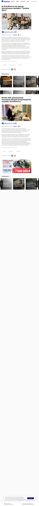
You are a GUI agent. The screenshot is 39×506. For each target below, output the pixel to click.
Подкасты (23, 1)
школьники (18, 151)
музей (4, 151)
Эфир (28, 1)
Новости (13, 1)
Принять (30, 498)
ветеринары (11, 151)
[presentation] (1, 81)
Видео (17, 1)
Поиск (35, 1)
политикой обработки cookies (19, 499)
